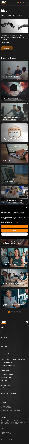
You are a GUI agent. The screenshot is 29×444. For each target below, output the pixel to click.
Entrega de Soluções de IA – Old (9, 365)
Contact (3, 341)
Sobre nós (4, 331)
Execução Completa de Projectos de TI (11, 356)
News (2, 334)
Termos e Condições (6, 380)
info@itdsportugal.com (8, 388)
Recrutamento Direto (6, 362)
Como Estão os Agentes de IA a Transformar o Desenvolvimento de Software (12, 37)
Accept (14, 226)
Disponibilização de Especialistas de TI (11, 350)
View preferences (14, 234)
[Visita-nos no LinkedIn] (26, 322)
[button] (27, 207)
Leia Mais (6, 48)
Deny (14, 230)
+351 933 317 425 (6, 385)
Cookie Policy (18, 222)
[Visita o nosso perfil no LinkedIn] (23, 2)
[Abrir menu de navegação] (27, 3)
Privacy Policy (18, 236)
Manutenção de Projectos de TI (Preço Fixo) (13, 359)
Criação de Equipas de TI (7, 353)
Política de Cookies (6, 377)
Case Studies (4, 338)
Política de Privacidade (7, 374)
